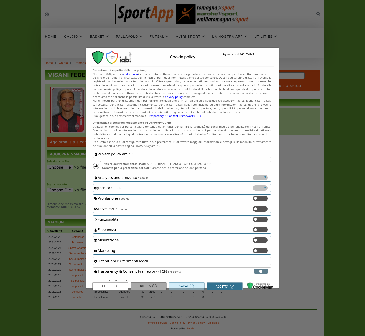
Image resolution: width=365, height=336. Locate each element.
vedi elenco (130, 74)
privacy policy (174, 97)
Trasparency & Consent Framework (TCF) (174, 116)
